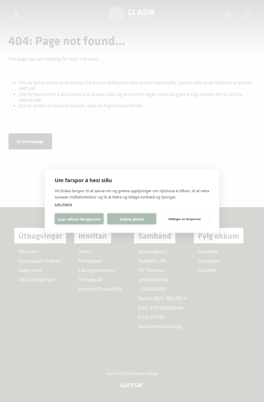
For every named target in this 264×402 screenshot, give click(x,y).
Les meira (63, 204)
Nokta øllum (132, 218)
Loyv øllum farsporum (79, 218)
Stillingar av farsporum (184, 219)
